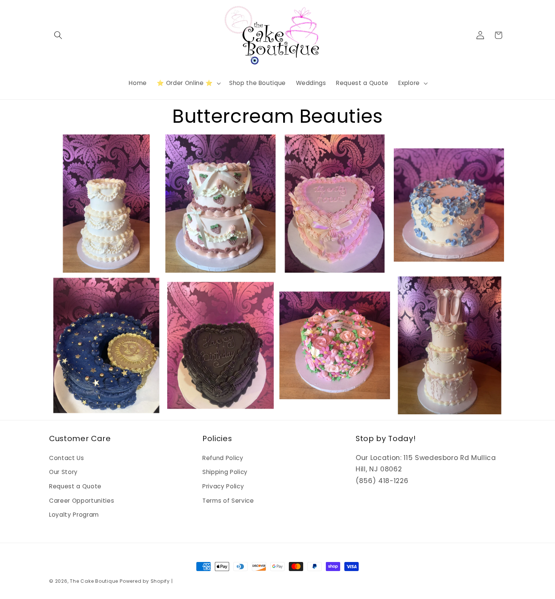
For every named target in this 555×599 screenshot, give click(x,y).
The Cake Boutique (95, 581)
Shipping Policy (225, 472)
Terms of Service (228, 501)
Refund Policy (223, 458)
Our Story (63, 472)
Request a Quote (75, 486)
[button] (58, 35)
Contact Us (66, 458)
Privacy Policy (223, 486)
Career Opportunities (81, 501)
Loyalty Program (74, 515)
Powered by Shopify (145, 581)
